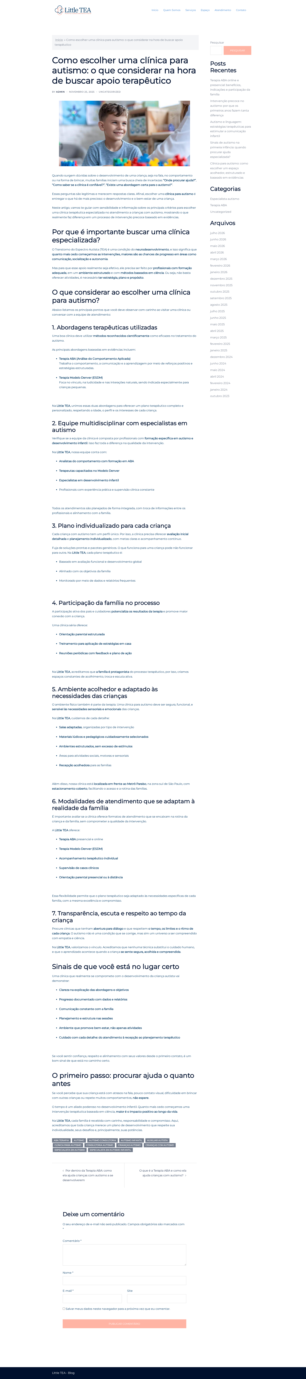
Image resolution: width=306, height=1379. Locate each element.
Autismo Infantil (131, 1140)
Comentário (72, 1241)
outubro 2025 (219, 291)
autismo (79, 1140)
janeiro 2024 (219, 389)
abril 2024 (217, 376)
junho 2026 (218, 239)
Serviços (190, 10)
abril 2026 (217, 252)
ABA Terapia (61, 1140)
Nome (68, 1272)
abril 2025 (217, 331)
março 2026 (218, 259)
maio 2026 (217, 246)
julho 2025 (217, 311)
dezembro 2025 (221, 278)
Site (130, 1290)
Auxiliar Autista (157, 1140)
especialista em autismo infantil (110, 1150)
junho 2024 (218, 363)
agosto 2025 (218, 304)
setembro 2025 (221, 298)
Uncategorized (110, 91)
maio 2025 (217, 324)
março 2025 (218, 337)
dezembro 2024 (221, 357)
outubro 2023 (219, 396)
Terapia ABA (218, 205)
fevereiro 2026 (220, 265)
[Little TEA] (73, 10)
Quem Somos (171, 10)
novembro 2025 (221, 285)
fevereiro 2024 (220, 383)
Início (155, 10)
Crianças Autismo (129, 1145)
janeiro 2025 (218, 350)
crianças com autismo (160, 1145)
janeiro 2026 (218, 272)
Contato (241, 10)
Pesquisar (217, 42)
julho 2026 (217, 233)
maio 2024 (217, 370)
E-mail (68, 1290)
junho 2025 (218, 317)
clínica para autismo (68, 1145)
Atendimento (223, 10)
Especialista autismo (224, 199)
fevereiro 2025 (220, 344)
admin (60, 91)
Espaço (205, 10)
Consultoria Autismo (99, 1145)
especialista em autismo (70, 1150)
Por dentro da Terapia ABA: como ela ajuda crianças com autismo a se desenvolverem (88, 1175)
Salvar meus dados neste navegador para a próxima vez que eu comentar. (118, 1309)
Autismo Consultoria (102, 1140)
